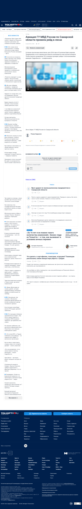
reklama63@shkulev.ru (69, 483)
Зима (41, 421)
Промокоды (64, 21)
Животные (27, 436)
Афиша (28, 21)
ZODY (54, 21)
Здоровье (27, 439)
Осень (55, 423)
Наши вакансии (5, 428)
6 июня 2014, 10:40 (30, 43)
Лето (41, 428)
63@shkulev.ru (18, 495)
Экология (69, 428)
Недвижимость (5, 21)
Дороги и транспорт (29, 431)
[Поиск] (72, 25)
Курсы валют (42, 21)
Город (25, 428)
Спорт (68, 421)
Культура (42, 426)
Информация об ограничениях (49, 488)
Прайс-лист (4, 423)
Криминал (43, 423)
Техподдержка (5, 431)
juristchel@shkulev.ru (5, 499)
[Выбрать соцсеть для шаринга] (76, 48)
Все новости (13, 35)
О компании (4, 426)
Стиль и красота (71, 423)
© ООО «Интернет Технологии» (26, 503)
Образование (44, 439)
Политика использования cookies (49, 490)
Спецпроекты (71, 434)
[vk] (25, 445)
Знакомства (15, 21)
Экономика (70, 431)
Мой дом (42, 431)
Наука (41, 434)
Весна (25, 426)
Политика (56, 426)
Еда (25, 434)
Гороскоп (34, 21)
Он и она (56, 421)
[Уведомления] (76, 25)
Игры (58, 21)
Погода (22, 21)
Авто (25, 421)
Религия (56, 436)
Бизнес (26, 423)
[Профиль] (80, 25)
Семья (55, 439)
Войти (31, 169)
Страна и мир (71, 426)
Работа (56, 431)
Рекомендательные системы (48, 492)
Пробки (49, 21)
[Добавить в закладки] (72, 48)
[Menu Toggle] (2, 25)
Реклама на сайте (6, 421)
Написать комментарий (37, 48)
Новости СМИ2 (30, 179)
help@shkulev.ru (11, 500)
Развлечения (57, 434)
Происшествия (58, 428)
